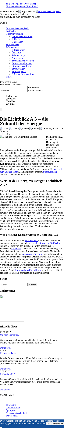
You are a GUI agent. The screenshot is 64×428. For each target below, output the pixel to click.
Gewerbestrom (13, 407)
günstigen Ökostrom (32, 254)
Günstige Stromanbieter (23, 74)
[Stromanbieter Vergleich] (48, 11)
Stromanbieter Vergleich (17, 28)
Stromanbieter (12, 44)
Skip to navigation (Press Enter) (21, 3)
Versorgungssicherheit (16, 413)
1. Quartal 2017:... (8, 374)
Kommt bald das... (8, 353)
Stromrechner (18, 68)
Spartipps (10, 410)
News (8, 77)
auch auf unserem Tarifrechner (47, 243)
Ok (48, 424)
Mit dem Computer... (9, 335)
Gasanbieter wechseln (22, 36)
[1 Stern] (4, 128)
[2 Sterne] (14, 128)
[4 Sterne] (34, 128)
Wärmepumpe (18, 55)
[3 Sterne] (24, 128)
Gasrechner (17, 42)
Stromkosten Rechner (22, 63)
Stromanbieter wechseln (23, 60)
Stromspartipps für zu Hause (28, 270)
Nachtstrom (17, 58)
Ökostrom (16, 52)
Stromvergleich (19, 71)
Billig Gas (16, 39)
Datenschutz (12, 415)
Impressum (11, 405)
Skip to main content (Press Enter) (22, 6)
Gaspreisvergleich (14, 33)
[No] (1, 427)
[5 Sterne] (44, 128)
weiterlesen (5, 347)
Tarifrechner (11, 31)
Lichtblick (16, 248)
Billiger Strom (18, 50)
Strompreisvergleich (21, 66)
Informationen (12, 47)
